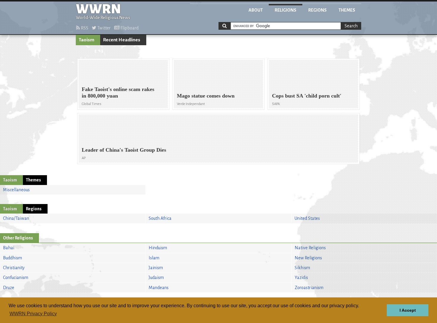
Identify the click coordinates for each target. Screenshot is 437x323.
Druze (8, 287)
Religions (285, 10)
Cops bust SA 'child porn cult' (306, 96)
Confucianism (15, 277)
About (256, 10)
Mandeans (159, 287)
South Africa (160, 218)
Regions (317, 10)
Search (351, 25)
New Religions (308, 257)
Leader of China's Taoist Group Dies (124, 150)
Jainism (156, 267)
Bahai (8, 247)
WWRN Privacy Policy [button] (33, 313)
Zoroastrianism (309, 287)
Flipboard (129, 28)
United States (307, 218)
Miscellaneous (16, 189)
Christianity (14, 267)
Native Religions (310, 247)
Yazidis (301, 277)
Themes (347, 10)
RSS (84, 28)
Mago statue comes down (206, 96)
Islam (154, 257)
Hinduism (158, 247)
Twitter (103, 28)
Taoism (86, 40)
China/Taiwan (16, 218)
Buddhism (12, 257)
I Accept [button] (408, 310)
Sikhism (302, 267)
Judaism (156, 277)
